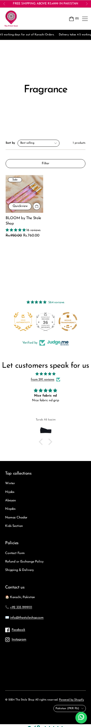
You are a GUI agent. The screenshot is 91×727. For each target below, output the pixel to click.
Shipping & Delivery (19, 570)
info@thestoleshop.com (27, 617)
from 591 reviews (42, 379)
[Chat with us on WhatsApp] (81, 717)
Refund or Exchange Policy (24, 561)
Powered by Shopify (71, 699)
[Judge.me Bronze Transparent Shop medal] (65, 321)
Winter (10, 483)
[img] (45, 374)
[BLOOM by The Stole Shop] (24, 194)
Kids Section (14, 526)
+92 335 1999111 (21, 607)
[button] (42, 441)
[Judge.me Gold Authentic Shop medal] (21, 321)
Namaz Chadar (16, 517)
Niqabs (10, 509)
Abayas (10, 500)
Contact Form (15, 553)
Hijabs (9, 492)
